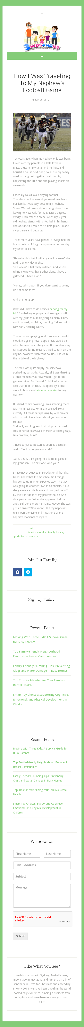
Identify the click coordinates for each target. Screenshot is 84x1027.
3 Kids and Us (42, 37)
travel (24, 536)
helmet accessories (46, 390)
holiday (60, 532)
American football (37, 532)
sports (16, 536)
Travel (29, 528)
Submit (20, 936)
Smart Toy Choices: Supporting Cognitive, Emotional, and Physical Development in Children (41, 699)
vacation (33, 536)
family (51, 532)
